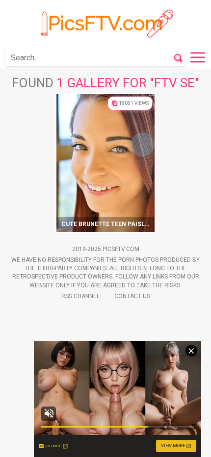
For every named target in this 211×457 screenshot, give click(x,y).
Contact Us (132, 296)
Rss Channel (80, 296)
